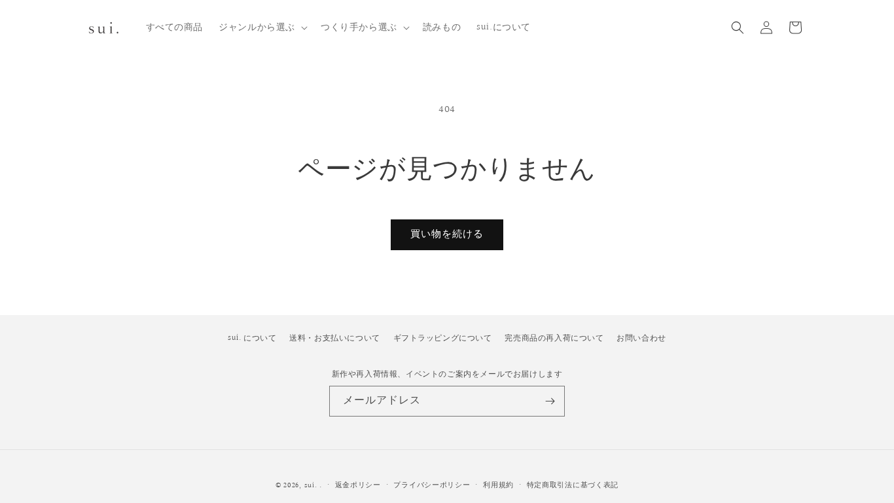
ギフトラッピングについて (442, 338)
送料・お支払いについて (334, 338)
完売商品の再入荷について (554, 338)
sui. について (252, 338)
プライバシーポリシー (431, 485)
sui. (310, 485)
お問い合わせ (641, 338)
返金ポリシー (358, 485)
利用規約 (498, 485)
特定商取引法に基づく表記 (572, 485)
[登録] (549, 401)
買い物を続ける (447, 234)
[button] (262, 27)
